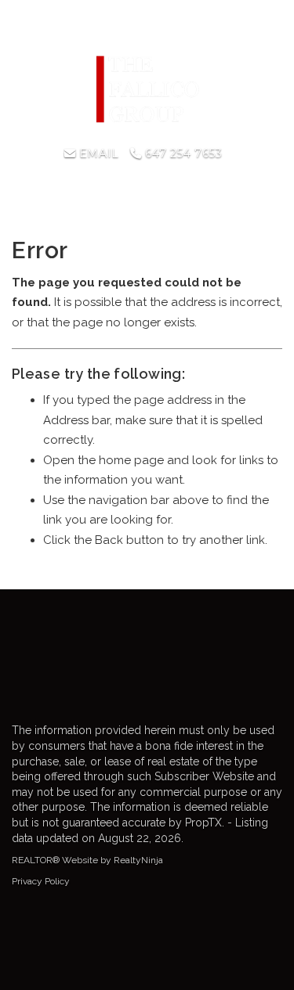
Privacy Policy (41, 881)
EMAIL (96, 153)
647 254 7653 (182, 153)
